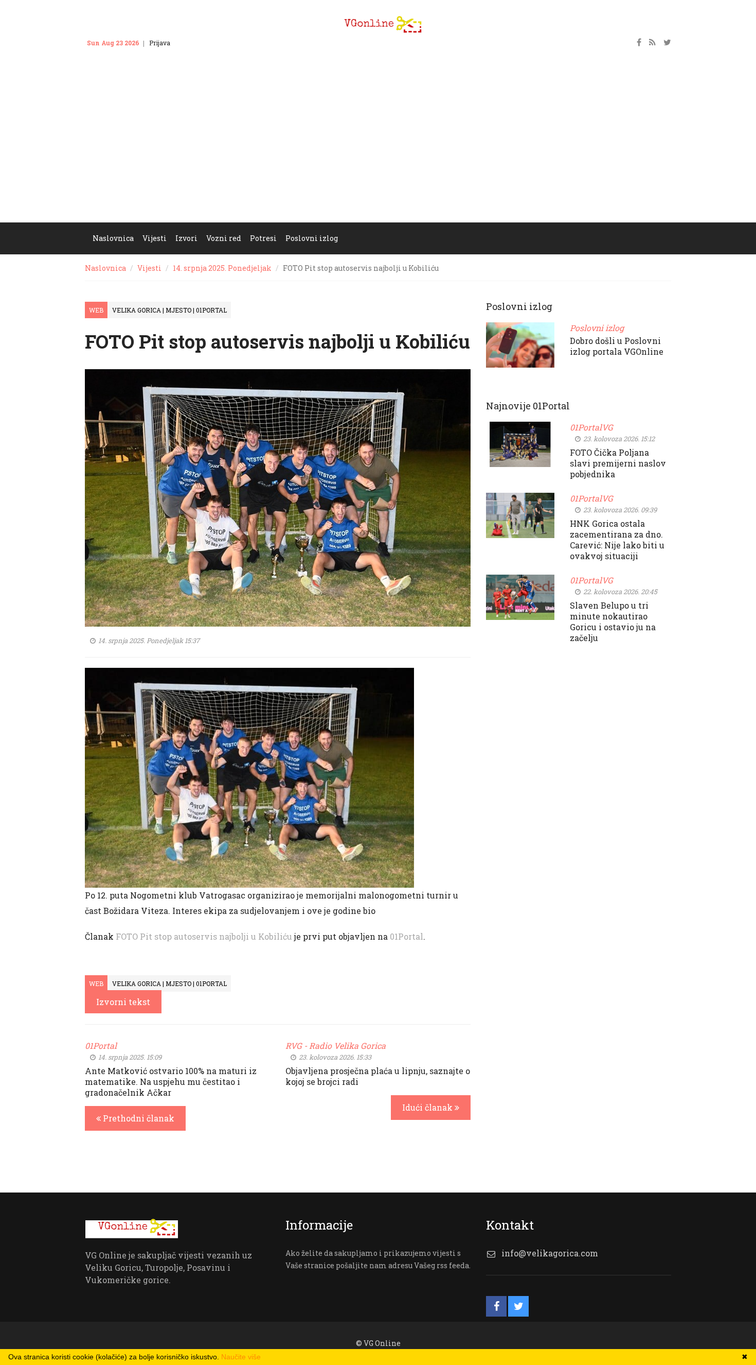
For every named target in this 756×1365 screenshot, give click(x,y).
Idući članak (428, 1107)
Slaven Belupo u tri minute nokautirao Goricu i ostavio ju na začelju (613, 621)
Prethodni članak (137, 1118)
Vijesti (149, 268)
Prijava (159, 43)
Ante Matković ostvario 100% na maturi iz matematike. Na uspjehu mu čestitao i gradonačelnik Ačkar (171, 1081)
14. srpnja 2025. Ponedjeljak (222, 268)
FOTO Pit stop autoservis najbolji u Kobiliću (204, 936)
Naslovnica (105, 268)
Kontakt (192, 43)
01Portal (406, 936)
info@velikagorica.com (549, 1253)
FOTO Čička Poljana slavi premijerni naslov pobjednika (618, 463)
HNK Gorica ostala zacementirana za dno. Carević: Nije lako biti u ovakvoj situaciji (617, 539)
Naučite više (241, 1357)
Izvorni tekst (123, 1001)
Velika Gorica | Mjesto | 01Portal (169, 310)
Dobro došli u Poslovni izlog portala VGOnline (616, 346)
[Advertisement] (378, 145)
